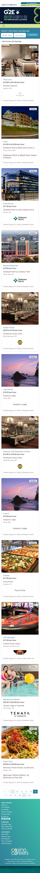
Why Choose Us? (6, 826)
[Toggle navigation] (3, 26)
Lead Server (8, 389)
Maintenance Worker (11, 699)
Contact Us (4, 816)
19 (15, 795)
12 (17, 791)
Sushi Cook (7, 761)
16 (35, 791)
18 (11, 795)
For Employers (32, 3)
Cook (5, 141)
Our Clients (4, 809)
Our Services (5, 807)
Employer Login (6, 824)
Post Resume (5, 839)
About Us (4, 805)
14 (26, 791)
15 (31, 791)
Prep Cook (7, 79)
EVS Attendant (9, 637)
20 (20, 795)
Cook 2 (6, 513)
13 (22, 791)
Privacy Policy (5, 814)
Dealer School (9, 327)
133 (29, 795)
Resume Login (5, 836)
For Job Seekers (31, 5)
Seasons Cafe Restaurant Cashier (16, 451)
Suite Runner (8, 203)
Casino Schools (6, 843)
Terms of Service (6, 812)
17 (6, 795)
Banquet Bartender (10, 265)
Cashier (6, 575)
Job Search (4, 834)
